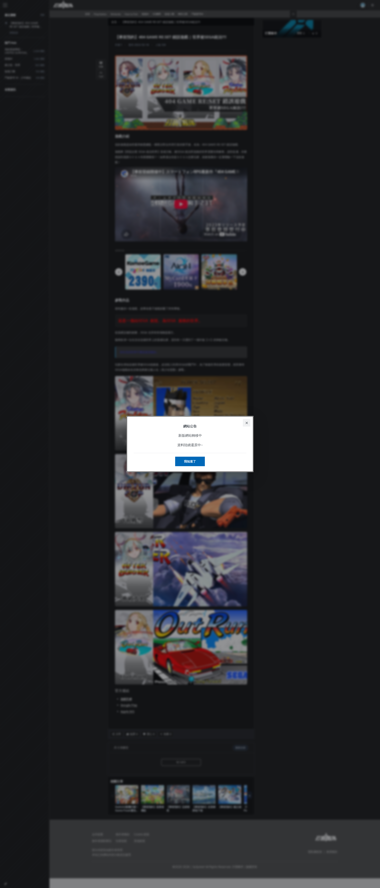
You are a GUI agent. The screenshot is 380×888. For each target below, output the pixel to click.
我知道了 (190, 461)
